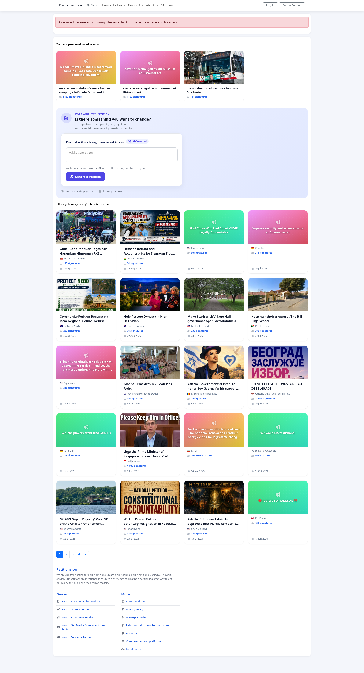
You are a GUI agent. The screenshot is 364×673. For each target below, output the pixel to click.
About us (152, 5)
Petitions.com (70, 5)
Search (170, 5)
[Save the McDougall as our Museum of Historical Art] (150, 76)
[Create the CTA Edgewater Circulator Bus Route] (214, 76)
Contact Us (135, 5)
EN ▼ (94, 5)
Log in (270, 5)
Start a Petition (292, 5)
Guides (62, 594)
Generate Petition (88, 177)
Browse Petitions (113, 5)
